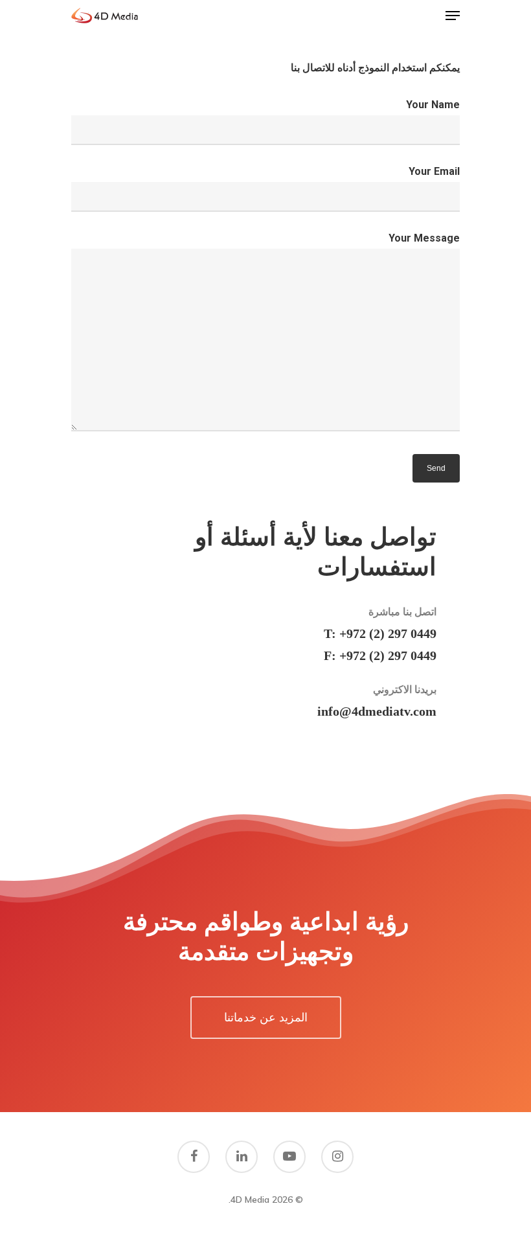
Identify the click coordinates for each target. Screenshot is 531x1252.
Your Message (424, 238)
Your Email (434, 171)
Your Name (433, 104)
